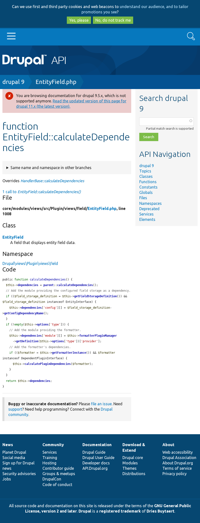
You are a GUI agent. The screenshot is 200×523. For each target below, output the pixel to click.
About (168, 444)
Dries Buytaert (160, 511)
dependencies (28, 285)
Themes (129, 468)
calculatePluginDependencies (48, 364)
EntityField (12, 237)
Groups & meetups (58, 473)
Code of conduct (57, 484)
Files (143, 198)
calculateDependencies (75, 285)
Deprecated (149, 209)
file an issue (101, 404)
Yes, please (79, 20)
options (43, 324)
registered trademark (120, 511)
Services (146, 214)
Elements (147, 219)
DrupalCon (51, 479)
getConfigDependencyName (23, 313)
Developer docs (96, 463)
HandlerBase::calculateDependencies (52, 181)
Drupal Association (179, 457)
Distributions (133, 473)
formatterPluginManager (98, 335)
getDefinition (27, 341)
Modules (130, 463)
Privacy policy (174, 473)
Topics (145, 171)
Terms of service (177, 468)
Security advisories (19, 473)
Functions (148, 182)
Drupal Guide (93, 452)
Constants (148, 187)
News (7, 444)
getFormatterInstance (69, 352)
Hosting (49, 463)
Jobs (6, 479)
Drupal (85, 511)
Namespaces (150, 203)
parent (48, 285)
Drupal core (132, 457)
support (15, 409)
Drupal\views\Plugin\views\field (30, 263)
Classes (146, 176)
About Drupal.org (177, 463)
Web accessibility (177, 452)
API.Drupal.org (95, 468)
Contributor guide (58, 468)
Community (53, 444)
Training (49, 457)
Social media (13, 457)
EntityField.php (56, 82)
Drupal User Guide (98, 457)
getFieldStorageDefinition (95, 296)
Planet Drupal (14, 452)
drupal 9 (13, 82)
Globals (146, 192)
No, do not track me (113, 20)
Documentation (96, 444)
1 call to (41, 191)
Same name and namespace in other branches (50, 167)
